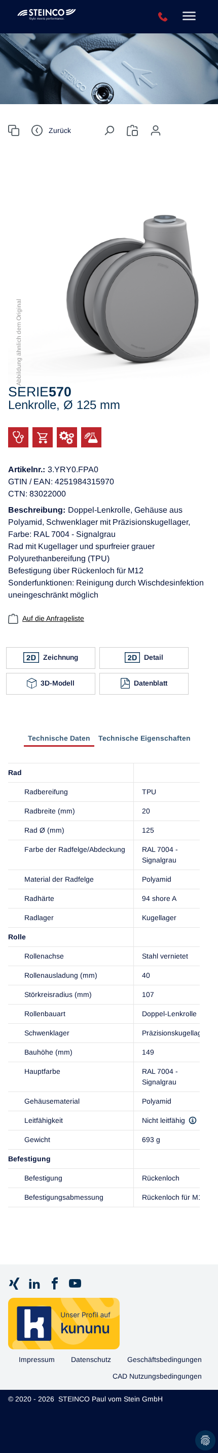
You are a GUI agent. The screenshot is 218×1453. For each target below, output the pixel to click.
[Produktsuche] (13, 130)
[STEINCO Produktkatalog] (72, 16)
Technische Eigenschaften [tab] (144, 738)
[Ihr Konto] (155, 130)
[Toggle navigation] (189, 17)
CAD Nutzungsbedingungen (157, 1376)
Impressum (37, 1359)
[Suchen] (109, 130)
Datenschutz (91, 1359)
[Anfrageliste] (132, 130)
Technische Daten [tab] (59, 738)
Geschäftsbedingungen (164, 1359)
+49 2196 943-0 (163, 17)
